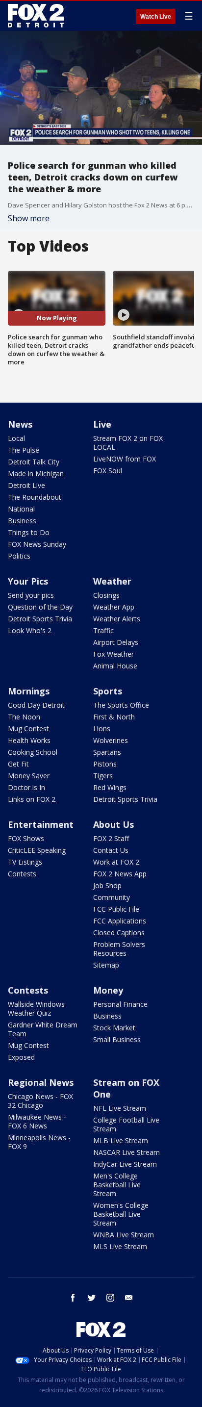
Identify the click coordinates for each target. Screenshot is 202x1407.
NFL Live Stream (119, 1108)
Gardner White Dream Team (42, 1029)
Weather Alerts (116, 618)
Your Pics (28, 581)
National (21, 508)
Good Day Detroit (36, 705)
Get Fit (18, 763)
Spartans (107, 752)
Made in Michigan (36, 473)
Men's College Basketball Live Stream (117, 1184)
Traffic (103, 630)
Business (22, 520)
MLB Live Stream (120, 1140)
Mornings (29, 691)
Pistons (105, 763)
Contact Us (110, 850)
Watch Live (155, 16)
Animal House (115, 665)
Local (16, 438)
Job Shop (107, 885)
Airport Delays (115, 642)
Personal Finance (120, 1004)
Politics (19, 556)
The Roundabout (34, 497)
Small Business (117, 1039)
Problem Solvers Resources (119, 949)
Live (102, 424)
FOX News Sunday (37, 544)
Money (108, 990)
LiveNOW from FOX (124, 458)
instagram (110, 1297)
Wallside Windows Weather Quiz (36, 1008)
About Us (113, 824)
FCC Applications (119, 920)
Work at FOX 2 (116, 862)
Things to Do (29, 532)
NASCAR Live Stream (126, 1152)
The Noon (24, 716)
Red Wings (109, 787)
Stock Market (114, 1027)
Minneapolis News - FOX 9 (39, 1142)
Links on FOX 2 (31, 799)
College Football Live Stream (126, 1124)
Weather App (113, 607)
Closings (106, 595)
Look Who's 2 (29, 630)
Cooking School (32, 752)
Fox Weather (113, 654)
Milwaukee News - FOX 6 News (37, 1121)
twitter (92, 1297)
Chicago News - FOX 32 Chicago (40, 1101)
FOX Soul (107, 470)
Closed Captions (119, 932)
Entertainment (41, 824)
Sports (107, 691)
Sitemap (106, 965)
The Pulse (23, 450)
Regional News (41, 1082)
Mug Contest (28, 728)
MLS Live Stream (120, 1246)
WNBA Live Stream (123, 1234)
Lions (101, 728)
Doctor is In (26, 787)
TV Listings (25, 862)
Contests (22, 873)
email (129, 1297)
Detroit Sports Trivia (40, 618)
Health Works (29, 740)
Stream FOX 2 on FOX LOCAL (128, 443)
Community (111, 897)
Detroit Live (26, 485)
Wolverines (110, 740)
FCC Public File (116, 909)
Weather (112, 581)
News (20, 424)
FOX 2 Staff (111, 838)
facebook (73, 1297)
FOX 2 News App (120, 873)
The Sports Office (121, 705)
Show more (29, 218)
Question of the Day (40, 607)
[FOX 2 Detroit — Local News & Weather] (36, 15)
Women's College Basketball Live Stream (121, 1214)
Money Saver (29, 775)
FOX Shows (26, 838)
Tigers (103, 775)
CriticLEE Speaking (37, 850)
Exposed (21, 1057)
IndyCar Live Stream (125, 1164)
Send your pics (31, 595)
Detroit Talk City (33, 461)
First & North (114, 716)
